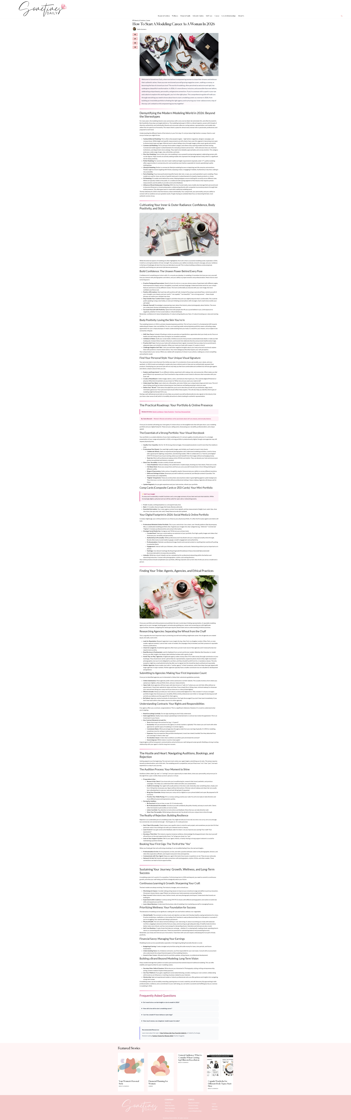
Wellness (175, 16)
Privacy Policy (169, 1111)
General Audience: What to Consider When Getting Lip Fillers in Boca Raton (190, 1057)
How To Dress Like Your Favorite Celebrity (173, 1033)
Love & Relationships (229, 16)
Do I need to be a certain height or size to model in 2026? (161, 1002)
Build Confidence (158, 412)
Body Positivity (169, 412)
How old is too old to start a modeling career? (157, 1008)
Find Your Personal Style (182, 412)
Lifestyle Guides (198, 16)
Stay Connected (170, 1108)
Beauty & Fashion (164, 16)
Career (217, 16)
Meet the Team (169, 1105)
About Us (241, 16)
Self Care (209, 16)
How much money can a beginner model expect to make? (161, 1021)
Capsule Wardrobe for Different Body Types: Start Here (219, 1083)
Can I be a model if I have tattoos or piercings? (158, 1015)
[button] (341, 16)
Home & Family (185, 16)
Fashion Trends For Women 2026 (162, 1036)
